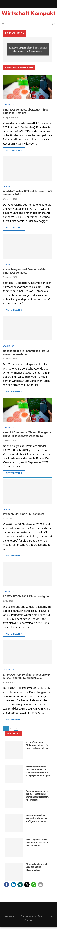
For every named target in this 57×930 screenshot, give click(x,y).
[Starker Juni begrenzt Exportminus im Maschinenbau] (14, 872)
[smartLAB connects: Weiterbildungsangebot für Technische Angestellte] (27, 410)
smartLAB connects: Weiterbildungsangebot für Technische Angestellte (27, 434)
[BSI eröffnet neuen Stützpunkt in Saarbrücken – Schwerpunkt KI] (14, 750)
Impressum (11, 916)
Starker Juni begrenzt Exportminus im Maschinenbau (36, 867)
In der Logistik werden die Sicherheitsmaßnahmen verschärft (37, 843)
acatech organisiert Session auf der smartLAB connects (27, 49)
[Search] (53, 24)
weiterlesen (13, 150)
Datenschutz (28, 916)
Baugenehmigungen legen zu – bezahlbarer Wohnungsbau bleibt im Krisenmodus (37, 795)
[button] (7, 49)
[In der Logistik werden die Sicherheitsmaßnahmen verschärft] (14, 847)
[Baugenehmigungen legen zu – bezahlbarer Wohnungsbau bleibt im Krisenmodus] (14, 799)
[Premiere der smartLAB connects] (27, 491)
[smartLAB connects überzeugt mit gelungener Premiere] (27, 87)
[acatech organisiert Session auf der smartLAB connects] (27, 246)
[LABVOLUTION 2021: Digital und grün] (27, 574)
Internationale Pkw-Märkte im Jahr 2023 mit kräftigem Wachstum (37, 818)
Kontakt (28, 920)
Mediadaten (45, 916)
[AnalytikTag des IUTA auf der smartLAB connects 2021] (27, 168)
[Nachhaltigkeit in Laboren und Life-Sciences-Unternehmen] (27, 328)
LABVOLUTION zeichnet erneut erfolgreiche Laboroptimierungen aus (26, 676)
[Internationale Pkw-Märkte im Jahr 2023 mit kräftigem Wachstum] (14, 823)
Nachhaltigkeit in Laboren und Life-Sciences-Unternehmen (27, 352)
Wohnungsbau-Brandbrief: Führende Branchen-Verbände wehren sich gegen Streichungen (38, 771)
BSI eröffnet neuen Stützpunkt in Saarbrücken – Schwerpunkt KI (37, 745)
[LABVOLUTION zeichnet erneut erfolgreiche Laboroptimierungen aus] (27, 652)
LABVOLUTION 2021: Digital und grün (26, 596)
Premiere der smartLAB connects (23, 514)
